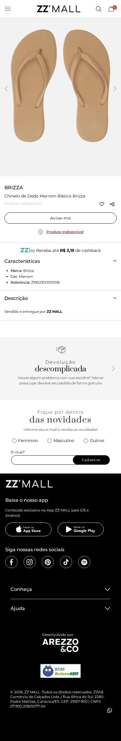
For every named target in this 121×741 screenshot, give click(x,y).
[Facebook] (11, 562)
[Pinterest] (48, 562)
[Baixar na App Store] (28, 529)
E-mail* (18, 452)
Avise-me (60, 218)
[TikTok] (66, 562)
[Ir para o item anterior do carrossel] (6, 89)
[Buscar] (98, 9)
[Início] (58, 8)
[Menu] (7, 8)
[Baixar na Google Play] (81, 529)
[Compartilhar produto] (112, 204)
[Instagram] (29, 562)
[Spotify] (84, 562)
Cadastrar (91, 460)
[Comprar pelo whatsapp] (109, 710)
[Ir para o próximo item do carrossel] (115, 89)
